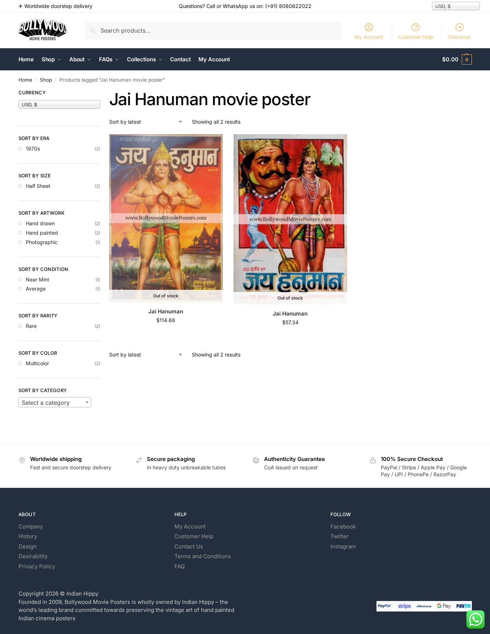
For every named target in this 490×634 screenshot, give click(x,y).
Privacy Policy (36, 566)
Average (36, 288)
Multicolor (37, 363)
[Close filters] (102, 94)
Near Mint (37, 279)
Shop (46, 80)
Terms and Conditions (202, 556)
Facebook (343, 526)
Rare (31, 326)
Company (30, 526)
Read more (165, 335)
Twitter (339, 536)
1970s (33, 148)
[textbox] (55, 403)
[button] (457, 59)
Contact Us (188, 546)
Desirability (33, 556)
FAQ (179, 566)
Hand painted (42, 233)
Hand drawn (40, 223)
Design (27, 546)
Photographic (42, 242)
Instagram (343, 546)
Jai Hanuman (165, 311)
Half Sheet (38, 186)
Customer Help (415, 37)
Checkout (459, 37)
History (27, 536)
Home (25, 80)
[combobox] (54, 402)
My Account (368, 37)
